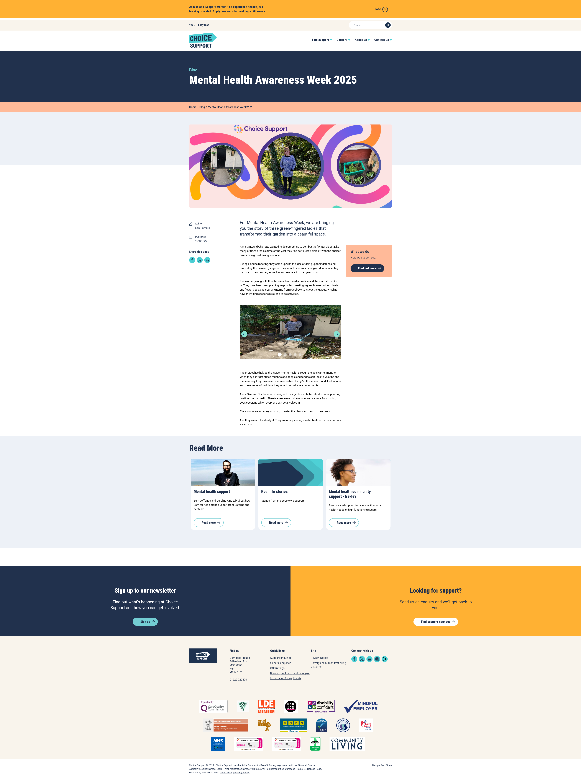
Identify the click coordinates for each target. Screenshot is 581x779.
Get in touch (226, 772)
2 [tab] (285, 354)
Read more (209, 522)
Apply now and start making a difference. (239, 11)
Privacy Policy (241, 772)
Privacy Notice (319, 657)
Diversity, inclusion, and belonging (290, 673)
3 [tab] (290, 354)
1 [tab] (279, 354)
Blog (202, 107)
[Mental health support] (223, 472)
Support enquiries (281, 657)
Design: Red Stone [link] (382, 765)
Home (192, 107)
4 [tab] (295, 354)
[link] (192, 262)
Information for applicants (285, 678)
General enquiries (280, 662)
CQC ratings (277, 668)
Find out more (367, 268)
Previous (244, 334)
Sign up (145, 622)
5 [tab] (300, 354)
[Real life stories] (290, 472)
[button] (320, 43)
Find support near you (436, 622)
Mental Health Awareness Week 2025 (230, 107)
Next (337, 334)
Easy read (203, 24)
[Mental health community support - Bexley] (358, 472)
